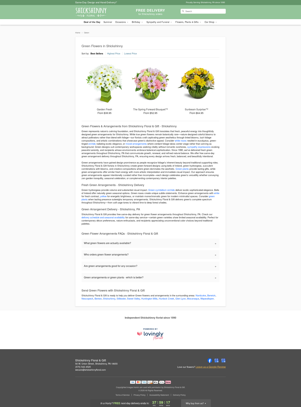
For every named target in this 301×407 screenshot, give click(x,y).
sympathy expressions (199, 146)
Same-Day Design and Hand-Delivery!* (96, 2)
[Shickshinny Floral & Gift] (97, 12)
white (216, 193)
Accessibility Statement (159, 395)
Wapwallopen (207, 298)
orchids (92, 143)
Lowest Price (130, 53)
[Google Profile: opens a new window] (216, 360)
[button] (292, 394)
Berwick (211, 295)
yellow (103, 196)
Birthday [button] (136, 22)
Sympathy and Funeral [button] (158, 22)
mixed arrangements (136, 143)
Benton (98, 298)
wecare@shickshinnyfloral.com (90, 369)
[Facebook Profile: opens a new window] (210, 360)
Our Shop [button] (210, 22)
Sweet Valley (133, 298)
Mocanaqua (193, 298)
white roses (181, 140)
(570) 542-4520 (83, 366)
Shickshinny (109, 298)
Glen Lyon (180, 298)
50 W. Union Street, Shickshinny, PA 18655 (96, 363)
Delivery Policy (179, 395)
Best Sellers (96, 53)
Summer (107, 22)
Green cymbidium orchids (161, 190)
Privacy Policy (139, 395)
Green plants (182, 168)
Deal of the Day (92, 22)
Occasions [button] (120, 22)
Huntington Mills (149, 298)
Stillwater (121, 298)
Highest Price (113, 53)
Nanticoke (201, 295)
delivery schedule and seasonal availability (103, 217)
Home (77, 32)
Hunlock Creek (166, 298)
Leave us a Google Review (211, 367)
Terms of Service (123, 395)
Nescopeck (87, 298)
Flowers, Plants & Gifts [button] (187, 22)
